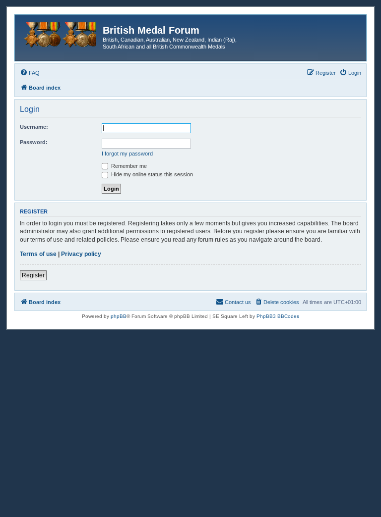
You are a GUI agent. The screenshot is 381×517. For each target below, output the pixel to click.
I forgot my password (127, 153)
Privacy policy (81, 254)
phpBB (119, 316)
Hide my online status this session (151, 174)
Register (33, 275)
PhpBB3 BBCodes (277, 316)
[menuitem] (30, 73)
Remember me (128, 166)
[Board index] (60, 33)
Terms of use (38, 254)
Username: (34, 127)
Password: (34, 142)
